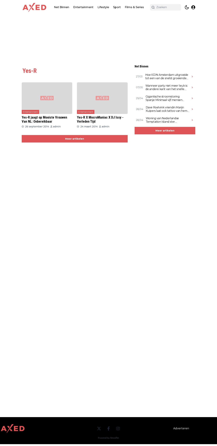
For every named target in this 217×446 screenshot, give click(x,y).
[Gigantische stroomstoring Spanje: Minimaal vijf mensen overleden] (192, 98)
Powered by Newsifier (108, 437)
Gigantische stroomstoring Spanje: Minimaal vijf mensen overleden (164, 98)
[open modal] (193, 7)
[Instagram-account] (118, 428)
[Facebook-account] (108, 428)
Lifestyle (103, 7)
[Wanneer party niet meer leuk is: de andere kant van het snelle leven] (192, 87)
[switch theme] (186, 7)
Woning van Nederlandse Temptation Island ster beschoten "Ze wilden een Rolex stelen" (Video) (167, 120)
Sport (117, 7)
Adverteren (181, 428)
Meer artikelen (74, 138)
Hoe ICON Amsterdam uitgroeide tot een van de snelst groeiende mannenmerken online (166, 76)
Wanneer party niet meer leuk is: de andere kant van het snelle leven (166, 87)
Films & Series (134, 7)
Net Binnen (61, 7)
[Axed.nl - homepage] (34, 7)
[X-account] (99, 428)
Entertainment (83, 7)
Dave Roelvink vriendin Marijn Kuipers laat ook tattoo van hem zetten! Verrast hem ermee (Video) (166, 109)
